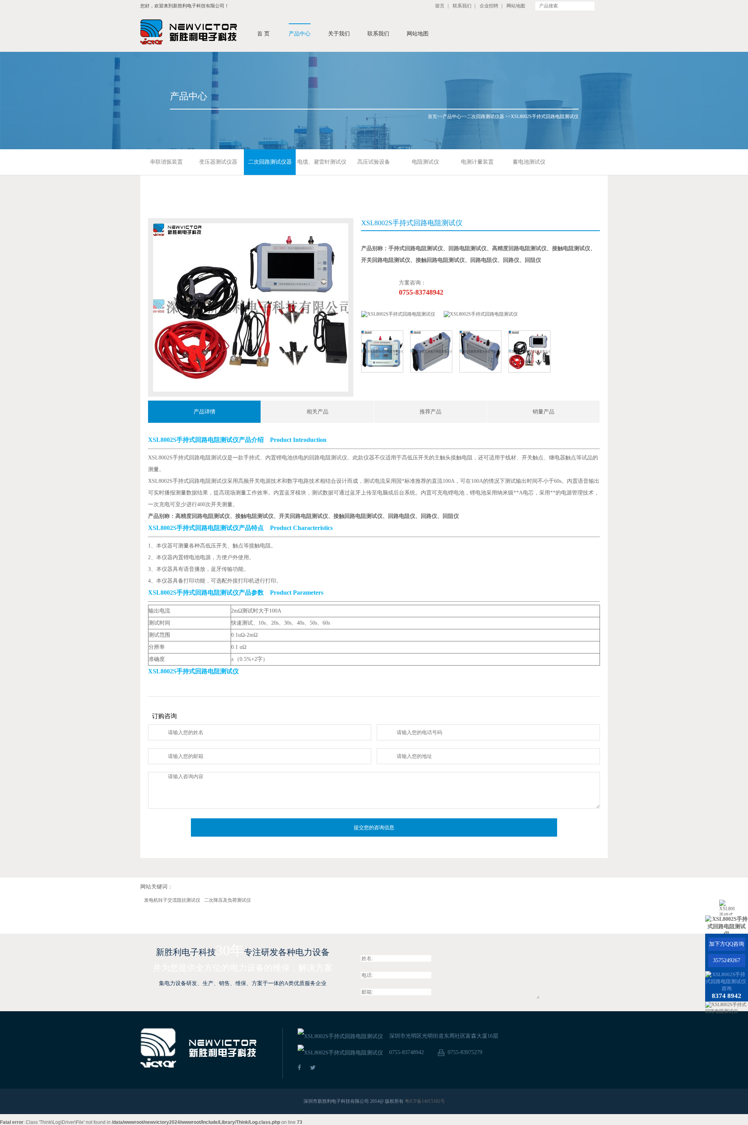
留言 (440, 6)
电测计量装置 (477, 162)
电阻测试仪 (425, 162)
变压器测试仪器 (218, 162)
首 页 (263, 34)
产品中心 (299, 34)
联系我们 (462, 6)
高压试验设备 (373, 162)
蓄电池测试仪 (529, 162)
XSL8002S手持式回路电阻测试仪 (545, 116)
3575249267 (726, 960)
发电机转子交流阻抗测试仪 (172, 900)
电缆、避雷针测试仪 (321, 162)
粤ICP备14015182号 (425, 1101)
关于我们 (339, 34)
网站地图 (515, 6)
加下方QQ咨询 (726, 944)
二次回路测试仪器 (485, 116)
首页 (432, 116)
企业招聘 (489, 6)
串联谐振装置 (166, 162)
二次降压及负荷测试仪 (227, 900)
